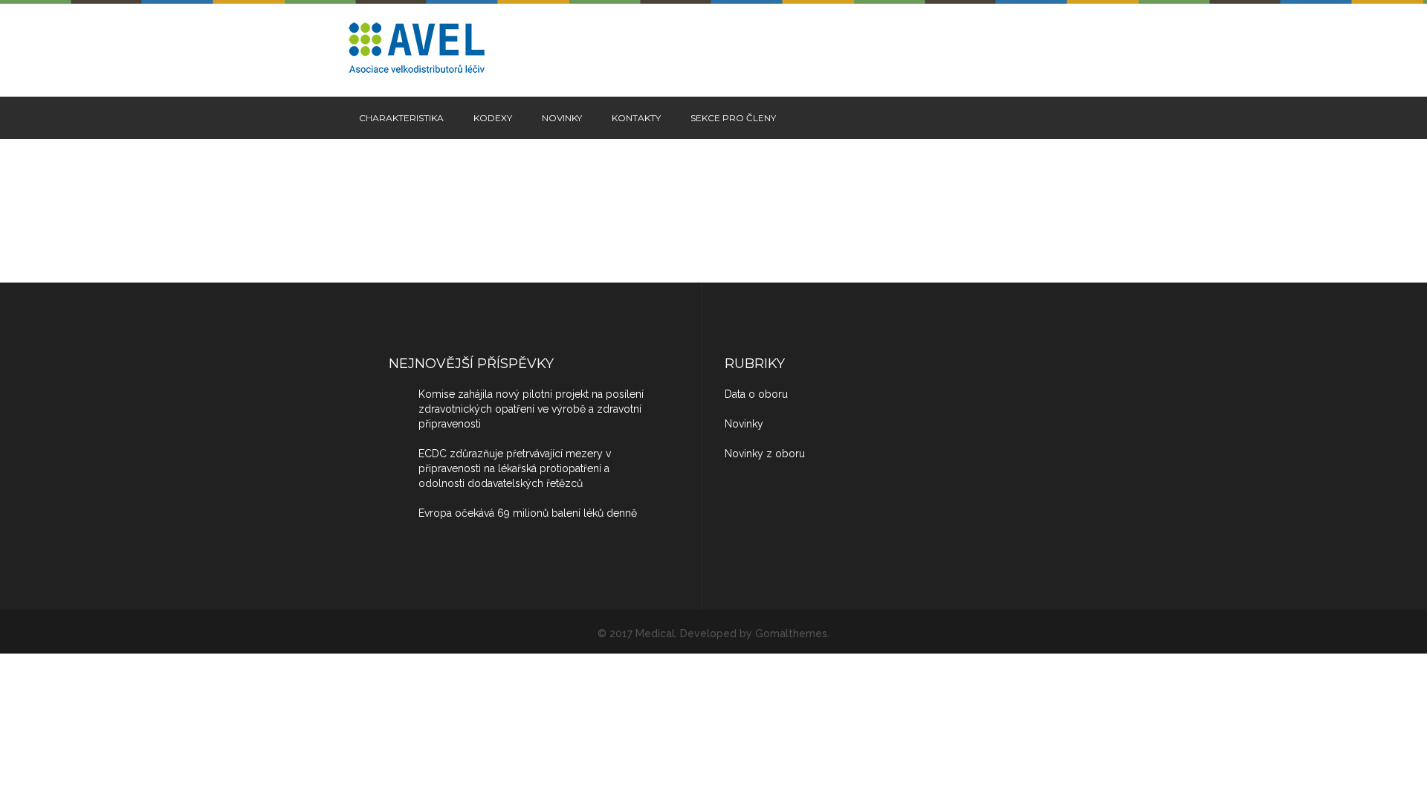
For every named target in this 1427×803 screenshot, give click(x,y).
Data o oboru (756, 394)
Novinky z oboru (765, 453)
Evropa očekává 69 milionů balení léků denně (527, 513)
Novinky (562, 117)
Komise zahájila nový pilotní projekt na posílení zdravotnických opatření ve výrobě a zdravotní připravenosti (531, 409)
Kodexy (492, 117)
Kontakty (636, 117)
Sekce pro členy (733, 117)
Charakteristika (401, 117)
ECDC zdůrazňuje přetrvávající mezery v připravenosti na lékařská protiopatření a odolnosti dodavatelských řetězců (514, 468)
